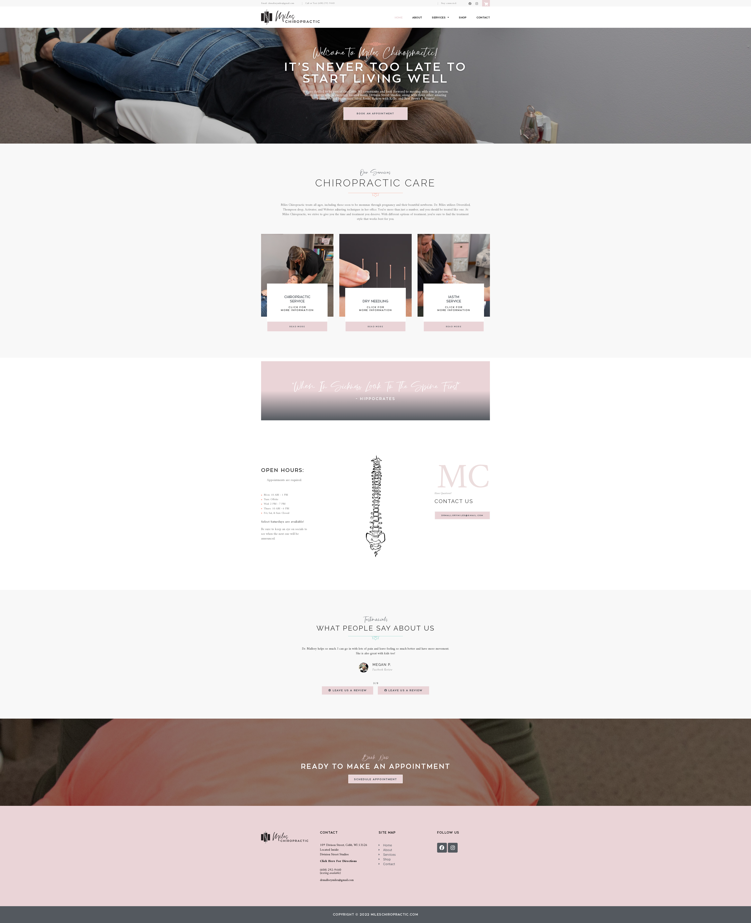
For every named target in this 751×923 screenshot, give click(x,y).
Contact (483, 17)
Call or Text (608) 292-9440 (320, 3)
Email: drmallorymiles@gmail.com (277, 3)
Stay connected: (449, 3)
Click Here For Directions (338, 861)
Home (398, 17)
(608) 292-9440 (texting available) (330, 871)
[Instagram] (476, 3)
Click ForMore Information (297, 308)
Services (439, 17)
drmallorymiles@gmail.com (337, 880)
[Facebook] (470, 3)
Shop (462, 17)
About (417, 17)
